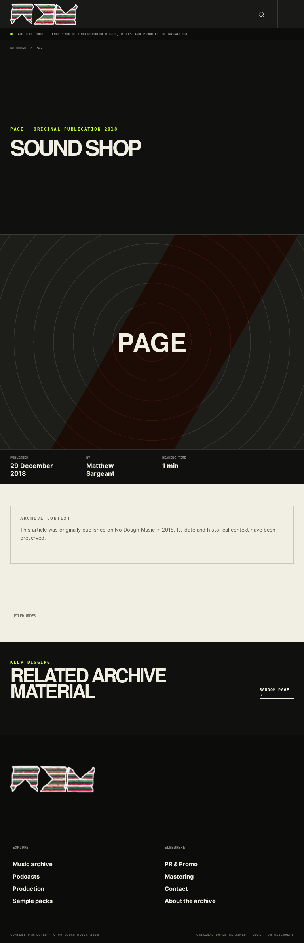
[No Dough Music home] (125, 14)
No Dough (18, 48)
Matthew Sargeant (100, 469)
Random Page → (274, 692)
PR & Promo (181, 864)
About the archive (190, 901)
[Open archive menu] (290, 14)
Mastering (179, 876)
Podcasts (26, 876)
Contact (176, 888)
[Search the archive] (264, 14)
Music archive (33, 864)
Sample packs (33, 901)
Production (28, 888)
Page (40, 48)
